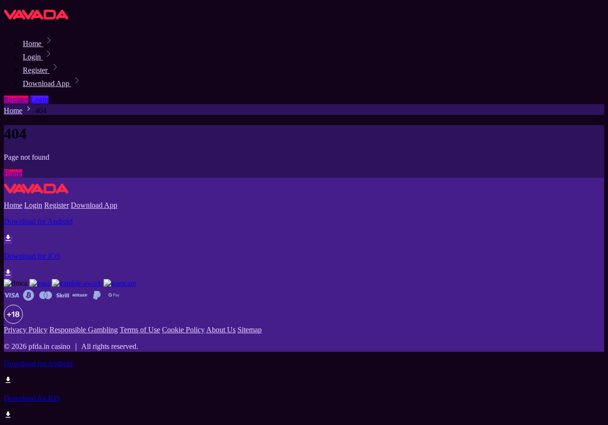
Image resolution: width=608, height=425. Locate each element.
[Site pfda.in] (36, 23)
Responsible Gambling (83, 330)
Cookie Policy (183, 330)
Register (36, 70)
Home (33, 43)
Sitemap (250, 330)
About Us (221, 330)
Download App (47, 83)
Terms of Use (140, 330)
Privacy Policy (26, 330)
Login (33, 57)
